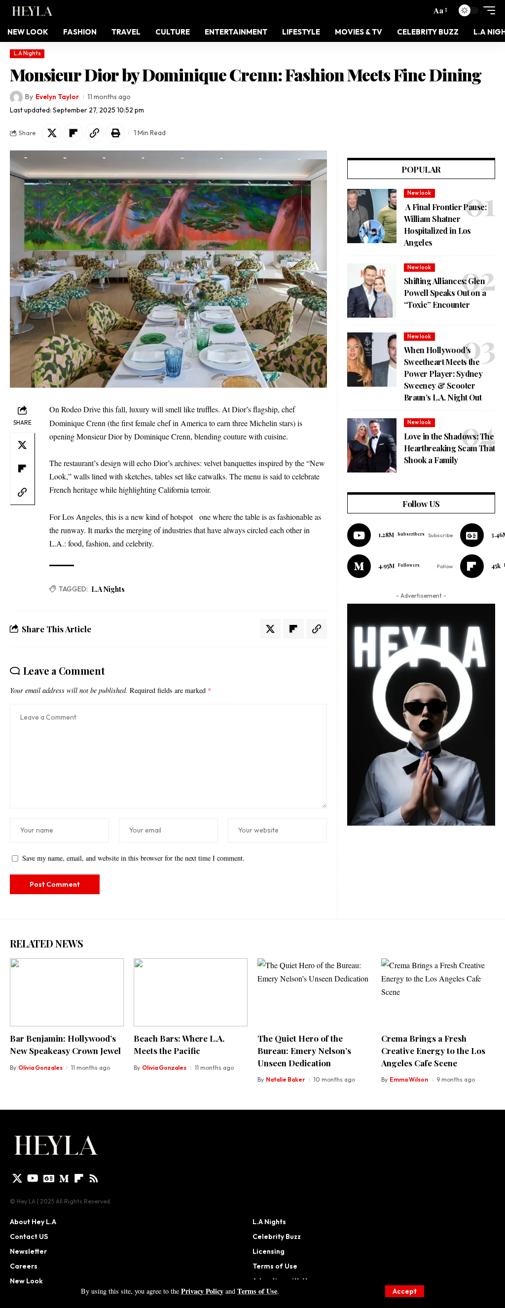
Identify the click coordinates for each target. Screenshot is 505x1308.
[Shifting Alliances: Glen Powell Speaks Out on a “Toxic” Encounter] (372, 290)
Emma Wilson (409, 1079)
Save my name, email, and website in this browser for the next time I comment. (133, 858)
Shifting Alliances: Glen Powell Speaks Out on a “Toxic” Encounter (445, 293)
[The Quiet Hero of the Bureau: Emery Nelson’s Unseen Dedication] (314, 992)
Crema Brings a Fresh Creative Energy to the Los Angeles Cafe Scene (433, 1050)
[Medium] (400, 566)
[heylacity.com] (34, 10)
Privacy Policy (202, 1291)
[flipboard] (79, 1178)
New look (419, 192)
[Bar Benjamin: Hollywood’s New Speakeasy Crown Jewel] (67, 992)
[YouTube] (33, 1178)
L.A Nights (27, 53)
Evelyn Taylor (57, 96)
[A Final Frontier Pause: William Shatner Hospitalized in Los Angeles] (372, 216)
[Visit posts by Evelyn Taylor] (16, 97)
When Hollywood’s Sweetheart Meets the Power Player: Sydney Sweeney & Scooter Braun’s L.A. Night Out (443, 373)
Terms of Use (257, 1291)
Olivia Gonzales (40, 1067)
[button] (404, 1291)
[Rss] (93, 1178)
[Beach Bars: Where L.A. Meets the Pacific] (191, 992)
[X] (17, 1178)
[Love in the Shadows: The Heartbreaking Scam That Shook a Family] (372, 445)
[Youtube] (400, 535)
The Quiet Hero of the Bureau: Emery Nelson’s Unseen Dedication (304, 1050)
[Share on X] (52, 133)
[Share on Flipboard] (73, 133)
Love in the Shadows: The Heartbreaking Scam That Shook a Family (449, 448)
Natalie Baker (285, 1079)
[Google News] (49, 1178)
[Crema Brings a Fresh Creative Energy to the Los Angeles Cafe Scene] (438, 992)
